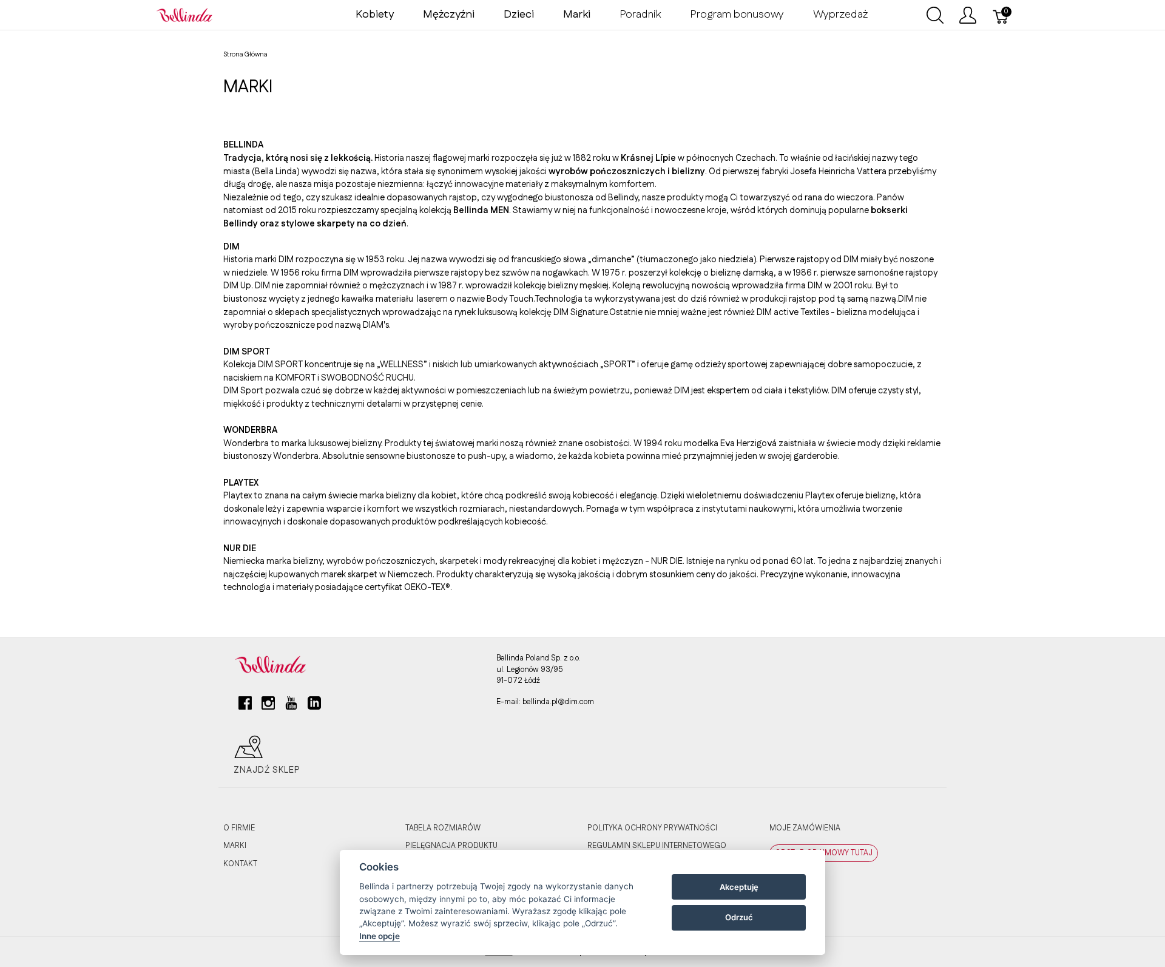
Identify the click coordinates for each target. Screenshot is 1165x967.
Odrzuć (739, 917)
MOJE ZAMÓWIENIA (804, 828)
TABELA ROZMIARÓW (443, 828)
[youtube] (291, 707)
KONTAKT (240, 863)
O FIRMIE (239, 828)
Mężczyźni (448, 14)
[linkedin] (314, 707)
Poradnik (640, 14)
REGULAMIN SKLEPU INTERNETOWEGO (656, 845)
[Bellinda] (184, 14)
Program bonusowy (737, 14)
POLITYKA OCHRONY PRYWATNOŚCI (652, 828)
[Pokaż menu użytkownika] (968, 15)
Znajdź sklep (267, 770)
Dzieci (519, 14)
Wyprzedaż (840, 14)
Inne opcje (379, 936)
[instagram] (268, 707)
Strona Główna (245, 54)
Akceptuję (739, 887)
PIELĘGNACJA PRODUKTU (451, 845)
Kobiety (375, 14)
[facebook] (245, 707)
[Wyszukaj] (935, 15)
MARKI (234, 845)
